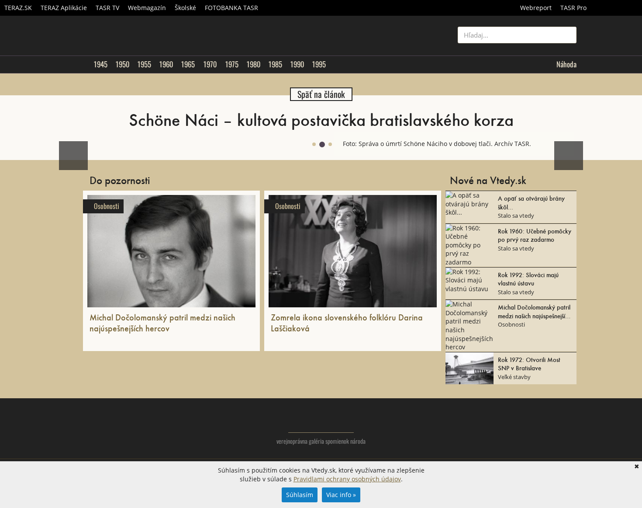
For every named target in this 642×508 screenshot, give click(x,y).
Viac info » (341, 495)
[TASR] (616, 8)
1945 (100, 64)
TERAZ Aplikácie (64, 7)
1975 (231, 64)
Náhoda (566, 64)
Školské (185, 7)
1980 (253, 64)
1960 (166, 64)
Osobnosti (106, 206)
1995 (319, 64)
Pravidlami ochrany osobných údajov (347, 479)
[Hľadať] (566, 35)
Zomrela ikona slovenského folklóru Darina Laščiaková (347, 322)
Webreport (536, 7)
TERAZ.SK (18, 7)
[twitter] (535, 427)
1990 (297, 64)
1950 (122, 64)
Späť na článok (321, 94)
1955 (144, 64)
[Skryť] (567, 139)
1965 (188, 64)
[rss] (569, 427)
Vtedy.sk (321, 419)
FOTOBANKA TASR (231, 7)
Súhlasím (299, 495)
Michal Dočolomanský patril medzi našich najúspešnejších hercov (162, 322)
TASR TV (107, 7)
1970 (210, 64)
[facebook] (552, 427)
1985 (275, 64)
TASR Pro (573, 7)
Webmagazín (147, 7)
